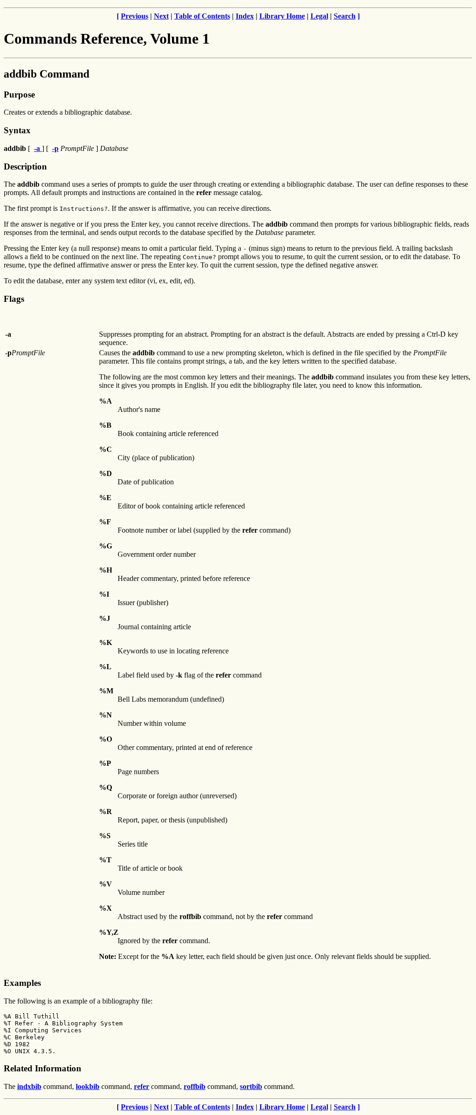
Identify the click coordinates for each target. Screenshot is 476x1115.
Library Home (282, 16)
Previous (134, 16)
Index (245, 16)
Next (161, 16)
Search (345, 16)
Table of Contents (202, 16)
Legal (319, 16)
